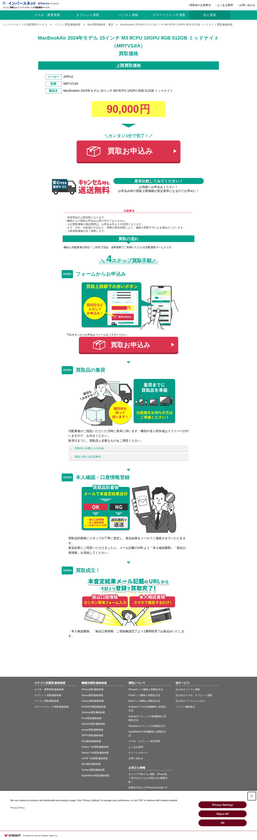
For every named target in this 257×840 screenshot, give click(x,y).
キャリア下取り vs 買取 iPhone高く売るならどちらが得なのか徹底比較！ (148, 778)
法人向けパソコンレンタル (190, 700)
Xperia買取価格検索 (92, 695)
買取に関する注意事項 (88, 456)
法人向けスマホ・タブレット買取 (194, 695)
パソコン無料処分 (185, 706)
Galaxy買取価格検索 (92, 700)
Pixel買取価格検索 (91, 718)
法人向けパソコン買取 (188, 689)
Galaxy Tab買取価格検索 (95, 746)
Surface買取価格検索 (93, 769)
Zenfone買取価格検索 (93, 712)
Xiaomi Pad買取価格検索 (95, 752)
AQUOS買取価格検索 (93, 723)
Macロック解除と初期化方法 (144, 700)
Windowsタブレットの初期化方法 (146, 726)
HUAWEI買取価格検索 (93, 706)
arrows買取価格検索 (92, 729)
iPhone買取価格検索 (92, 689)
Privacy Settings (222, 804)
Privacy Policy (17, 807)
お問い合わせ (247, 5)
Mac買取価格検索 (91, 764)
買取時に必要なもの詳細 (89, 448)
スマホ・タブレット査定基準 (144, 741)
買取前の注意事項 (200, 5)
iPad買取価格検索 (91, 741)
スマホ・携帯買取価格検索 (49, 689)
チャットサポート (138, 752)
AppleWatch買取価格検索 (95, 775)
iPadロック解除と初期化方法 (144, 695)
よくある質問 (225, 5)
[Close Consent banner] (252, 796)
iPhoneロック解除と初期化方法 (145, 689)
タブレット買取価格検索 (47, 695)
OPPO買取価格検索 (92, 735)
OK (223, 822)
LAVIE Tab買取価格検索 (94, 758)
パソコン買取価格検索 (46, 700)
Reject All (223, 813)
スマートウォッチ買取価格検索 (51, 706)
